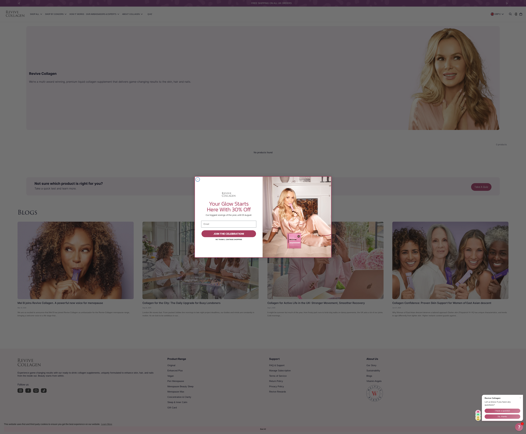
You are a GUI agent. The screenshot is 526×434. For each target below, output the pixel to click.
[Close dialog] (198, 179)
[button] (519, 427)
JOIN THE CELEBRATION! (229, 234)
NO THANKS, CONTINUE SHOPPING (229, 239)
